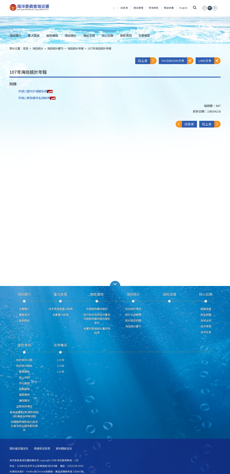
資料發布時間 (133, 320)
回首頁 (124, 7)
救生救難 (205, 315)
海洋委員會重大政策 (60, 309)
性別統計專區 (133, 309)
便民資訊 (126, 35)
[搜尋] (195, 7)
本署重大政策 (60, 315)
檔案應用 (24, 395)
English (183, 7)
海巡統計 (70, 35)
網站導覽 (138, 7)
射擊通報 (24, 389)
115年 (60, 360)
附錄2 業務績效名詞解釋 (34, 98)
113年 (60, 372)
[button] (204, 7)
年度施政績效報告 (97, 309)
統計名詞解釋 (133, 315)
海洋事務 (205, 326)
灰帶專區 (144, 35)
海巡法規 (89, 35)
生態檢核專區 (24, 406)
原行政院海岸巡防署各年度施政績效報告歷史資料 (96, 319)
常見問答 (154, 7)
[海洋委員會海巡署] (42, 7)
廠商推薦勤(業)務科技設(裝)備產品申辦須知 (24, 414)
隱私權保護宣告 (18, 448)
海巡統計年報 (75, 48)
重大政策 (34, 35)
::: (114, 7)
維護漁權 (205, 309)
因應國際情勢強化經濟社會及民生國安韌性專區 (24, 426)
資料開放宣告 (64, 448)
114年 (60, 366)
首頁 (25, 48)
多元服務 (24, 383)
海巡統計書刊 (55, 48)
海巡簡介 (15, 35)
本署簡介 (24, 309)
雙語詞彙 (169, 7)
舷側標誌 (24, 320)
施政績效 (52, 35)
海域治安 (205, 320)
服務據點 (24, 372)
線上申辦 (24, 377)
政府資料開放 (24, 366)
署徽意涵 (24, 315)
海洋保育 (205, 332)
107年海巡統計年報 (99, 48)
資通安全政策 (42, 448)
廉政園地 (24, 400)
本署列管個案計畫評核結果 (96, 331)
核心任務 (107, 35)
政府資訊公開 (24, 360)
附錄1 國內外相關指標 (32, 91)
